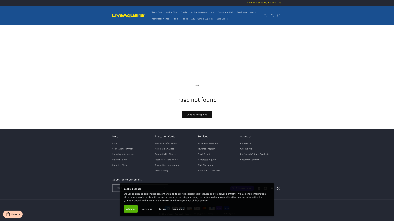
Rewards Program (206, 148)
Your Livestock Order (122, 148)
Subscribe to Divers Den (209, 170)
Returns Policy (119, 159)
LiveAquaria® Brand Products (254, 154)
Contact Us (245, 143)
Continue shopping (197, 114)
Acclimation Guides (164, 148)
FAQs (114, 143)
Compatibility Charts (165, 154)
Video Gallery (161, 170)
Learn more (179, 208)
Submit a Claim (119, 165)
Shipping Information (123, 154)
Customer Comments (250, 159)
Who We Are (246, 148)
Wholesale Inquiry (207, 159)
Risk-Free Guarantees (208, 143)
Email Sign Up (204, 154)
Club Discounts (205, 165)
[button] (265, 15)
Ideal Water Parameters (166, 159)
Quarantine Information (167, 165)
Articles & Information (166, 143)
